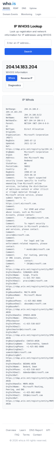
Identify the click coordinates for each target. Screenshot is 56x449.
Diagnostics (14, 85)
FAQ (17, 434)
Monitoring (26, 14)
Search (28, 51)
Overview (11, 430)
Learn (23, 430)
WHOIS (6, 8)
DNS (24, 8)
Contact (37, 434)
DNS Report (36, 430)
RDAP (15, 8)
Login (38, 14)
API (48, 430)
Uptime (33, 8)
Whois (11, 78)
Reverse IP (26, 78)
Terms (26, 434)
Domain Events (10, 14)
